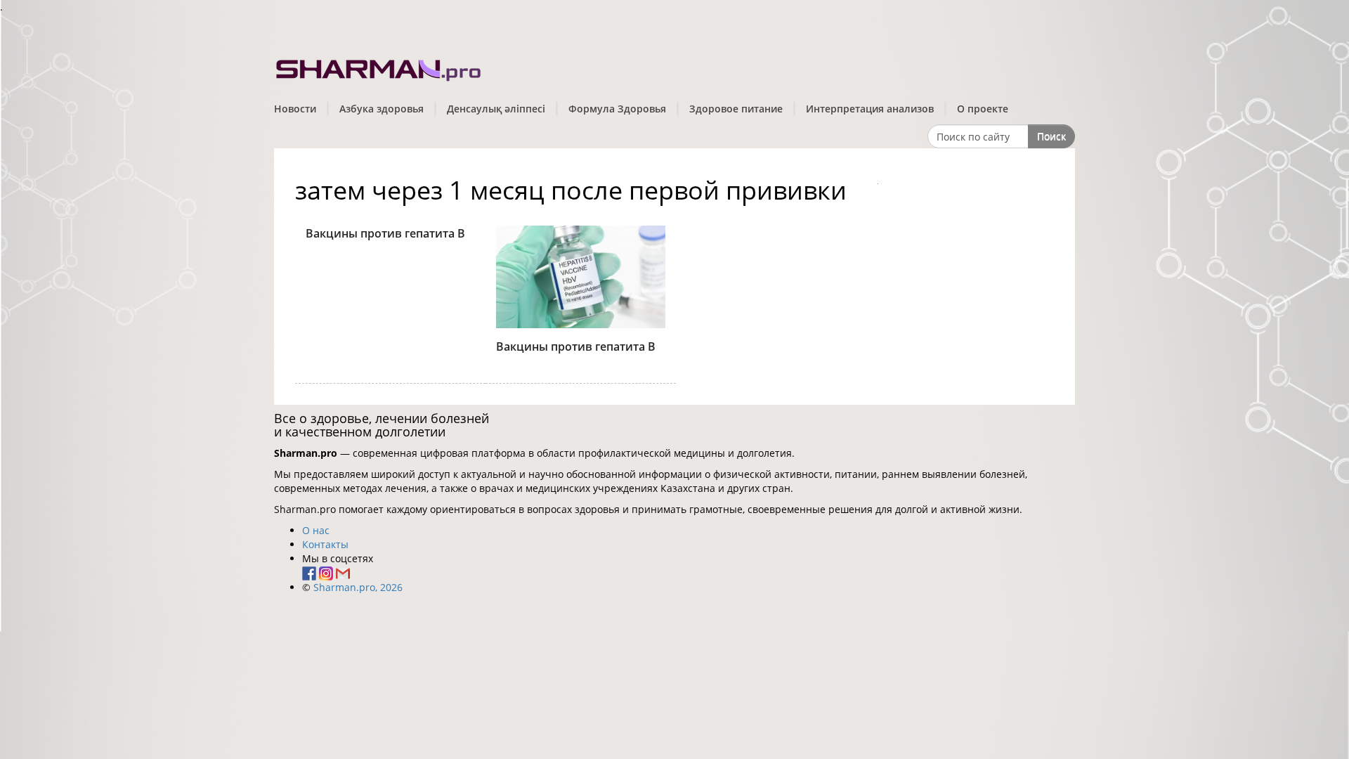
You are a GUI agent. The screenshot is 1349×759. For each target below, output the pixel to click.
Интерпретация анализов (870, 108)
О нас (316, 530)
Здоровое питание (736, 108)
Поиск (1051, 136)
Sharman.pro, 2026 (358, 587)
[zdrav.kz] (379, 67)
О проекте (982, 108)
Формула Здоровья (617, 108)
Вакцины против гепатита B (385, 233)
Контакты (325, 544)
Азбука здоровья (381, 108)
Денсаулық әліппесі (496, 108)
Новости (295, 108)
